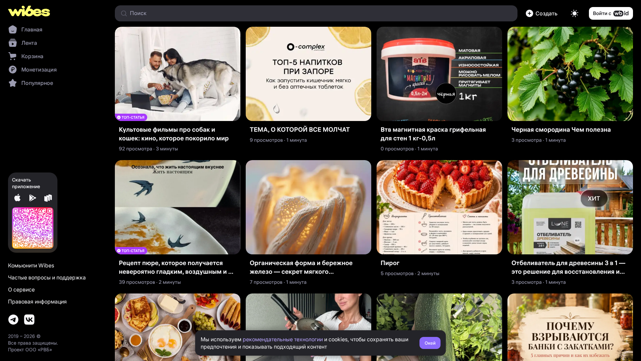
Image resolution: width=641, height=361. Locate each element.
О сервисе (21, 289)
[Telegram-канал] (13, 319)
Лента (29, 42)
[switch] (574, 13)
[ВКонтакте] (29, 319)
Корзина (32, 56)
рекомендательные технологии (283, 339)
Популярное (37, 83)
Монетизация (39, 69)
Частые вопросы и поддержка (47, 277)
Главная (31, 29)
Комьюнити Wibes (31, 265)
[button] (542, 13)
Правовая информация (37, 301)
